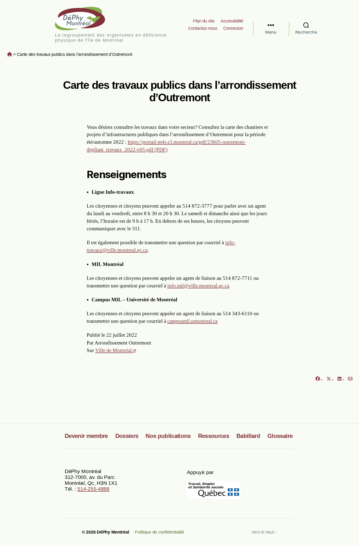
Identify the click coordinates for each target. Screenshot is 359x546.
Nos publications (168, 436)
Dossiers (126, 436)
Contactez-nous (202, 28)
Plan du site (203, 21)
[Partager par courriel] (350, 379)
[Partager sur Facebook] (318, 379)
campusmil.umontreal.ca (192, 321)
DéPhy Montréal (84, 18)
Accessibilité (232, 21)
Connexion (233, 28)
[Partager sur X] (330, 379)
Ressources (213, 436)
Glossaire (280, 436)
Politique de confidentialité (159, 532)
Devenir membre (86, 436)
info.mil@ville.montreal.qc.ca (198, 286)
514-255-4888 (93, 489)
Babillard (248, 436)
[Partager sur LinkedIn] (340, 379)
